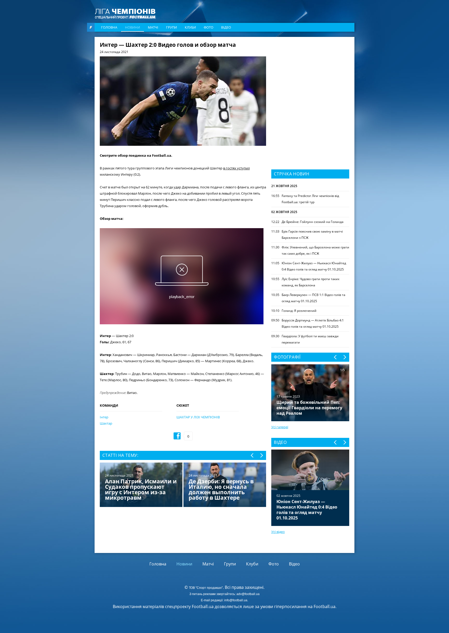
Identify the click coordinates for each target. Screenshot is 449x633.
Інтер (104, 417)
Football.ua (324, 606)
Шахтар (106, 423)
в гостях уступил (236, 168)
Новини (132, 27)
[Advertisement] (310, 74)
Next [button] (261, 455)
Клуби (190, 27)
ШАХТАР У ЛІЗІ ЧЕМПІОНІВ (198, 417)
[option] (183, 485)
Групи (171, 27)
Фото (208, 27)
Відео (226, 27)
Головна (109, 27)
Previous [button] (252, 455)
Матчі (153, 27)
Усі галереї (279, 427)
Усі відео (278, 531)
